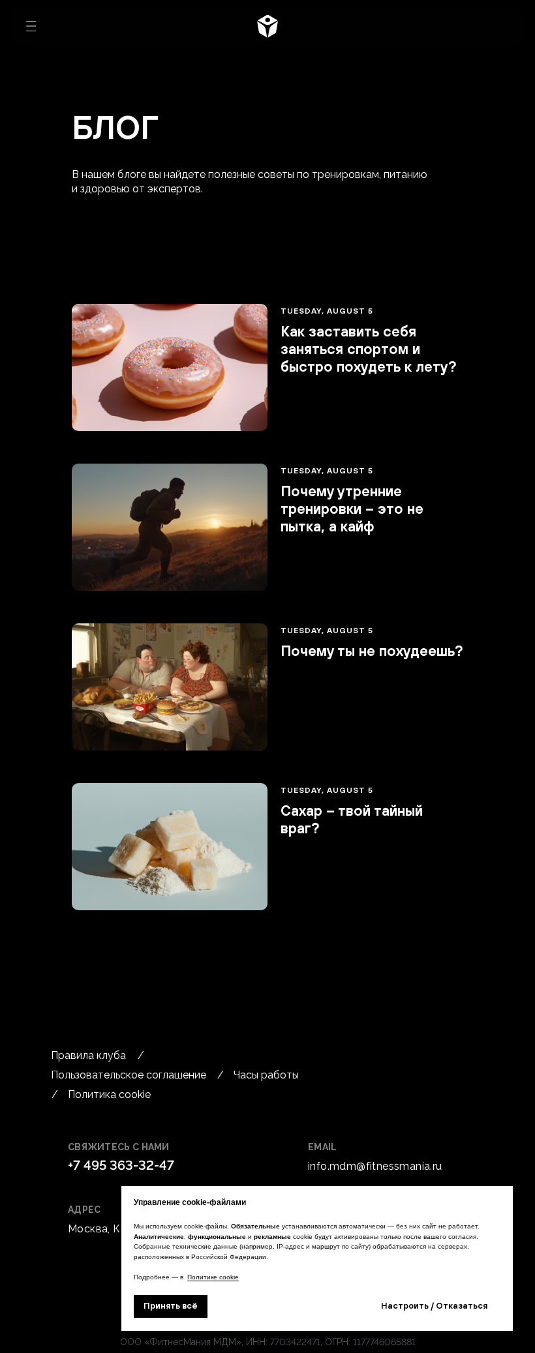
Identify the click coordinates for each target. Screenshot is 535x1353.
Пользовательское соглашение (128, 1075)
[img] (267, 26)
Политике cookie (213, 1277)
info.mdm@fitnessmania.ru (375, 1166)
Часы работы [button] (266, 1075)
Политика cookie (109, 1094)
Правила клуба (88, 1055)
